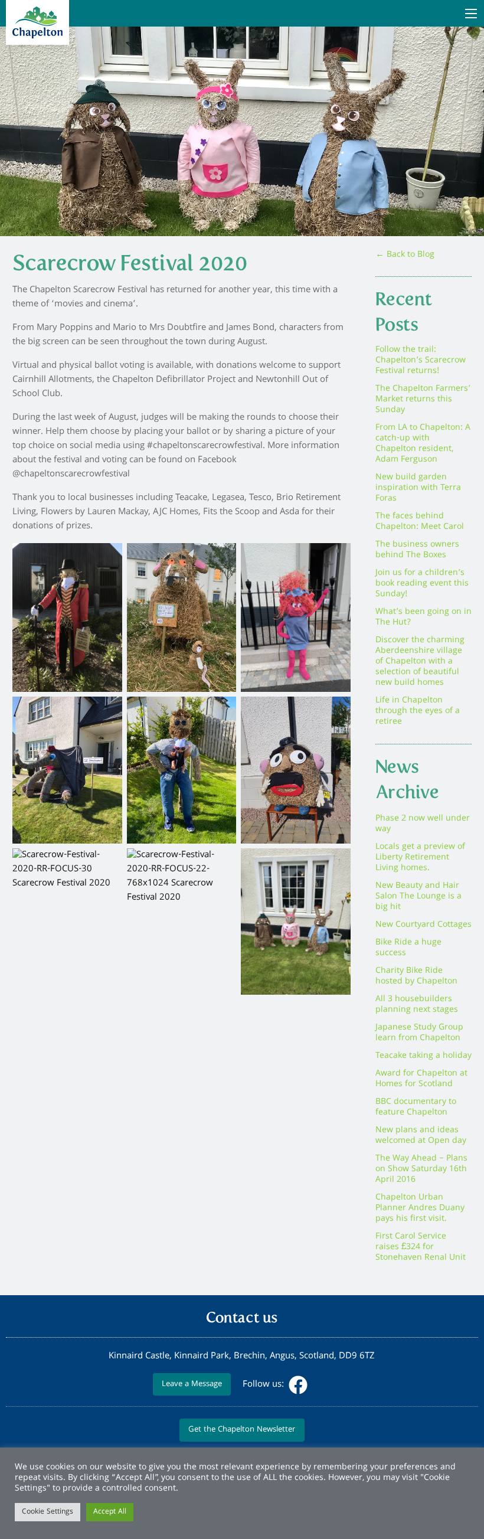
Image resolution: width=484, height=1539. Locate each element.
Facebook (298, 1384)
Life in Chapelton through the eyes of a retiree (417, 711)
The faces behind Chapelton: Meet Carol (419, 521)
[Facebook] (297, 1385)
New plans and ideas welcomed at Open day (420, 1135)
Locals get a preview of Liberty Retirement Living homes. (420, 858)
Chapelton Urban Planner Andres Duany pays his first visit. (420, 1208)
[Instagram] (320, 1385)
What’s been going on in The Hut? (423, 617)
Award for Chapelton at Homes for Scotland (421, 1079)
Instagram (321, 1384)
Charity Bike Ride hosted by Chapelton (416, 976)
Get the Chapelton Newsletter (241, 1430)
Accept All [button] (109, 1512)
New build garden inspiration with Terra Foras (418, 488)
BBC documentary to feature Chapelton (415, 1107)
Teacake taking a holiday (423, 1056)
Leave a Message (192, 1384)
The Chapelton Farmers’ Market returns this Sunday (422, 399)
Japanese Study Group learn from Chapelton (419, 1033)
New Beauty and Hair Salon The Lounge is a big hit (418, 897)
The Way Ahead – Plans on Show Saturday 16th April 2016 (421, 1169)
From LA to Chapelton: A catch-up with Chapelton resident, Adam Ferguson (422, 444)
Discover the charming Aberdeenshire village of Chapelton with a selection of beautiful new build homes (420, 661)
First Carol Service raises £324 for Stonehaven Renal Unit (420, 1247)
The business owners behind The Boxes (417, 550)
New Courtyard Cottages (423, 925)
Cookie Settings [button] (47, 1512)
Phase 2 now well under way (422, 824)
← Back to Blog (404, 255)
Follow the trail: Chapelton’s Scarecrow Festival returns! (420, 360)
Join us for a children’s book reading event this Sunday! (422, 584)
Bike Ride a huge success (408, 948)
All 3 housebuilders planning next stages (416, 1004)
